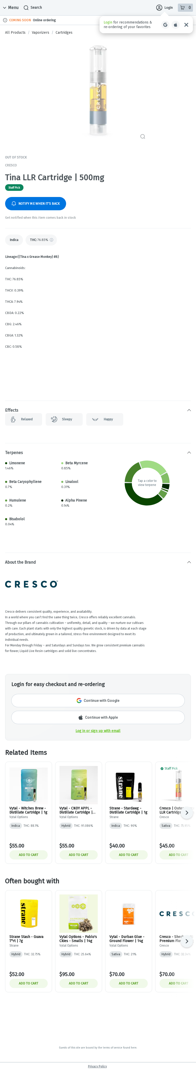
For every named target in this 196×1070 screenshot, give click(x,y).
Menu (13, 7)
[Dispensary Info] (5, 20)
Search (36, 7)
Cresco (11, 165)
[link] (14, 240)
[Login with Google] (165, 25)
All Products (15, 33)
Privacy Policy (97, 1066)
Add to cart (28, 855)
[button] (146, 24)
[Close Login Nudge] (186, 24)
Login (168, 7)
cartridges (64, 33)
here (134, 1047)
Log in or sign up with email (98, 731)
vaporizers (40, 33)
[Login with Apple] (176, 25)
